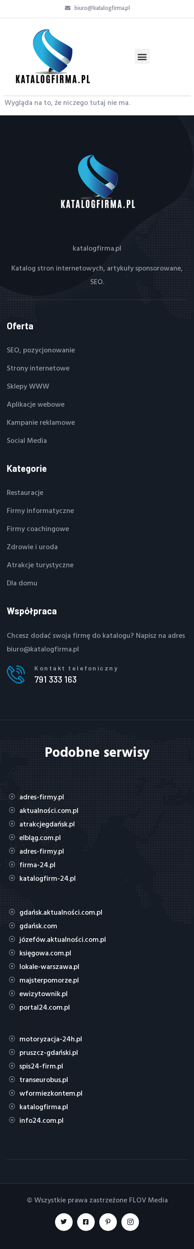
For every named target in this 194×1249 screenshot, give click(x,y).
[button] (142, 56)
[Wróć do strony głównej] (52, 56)
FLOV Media (148, 1199)
